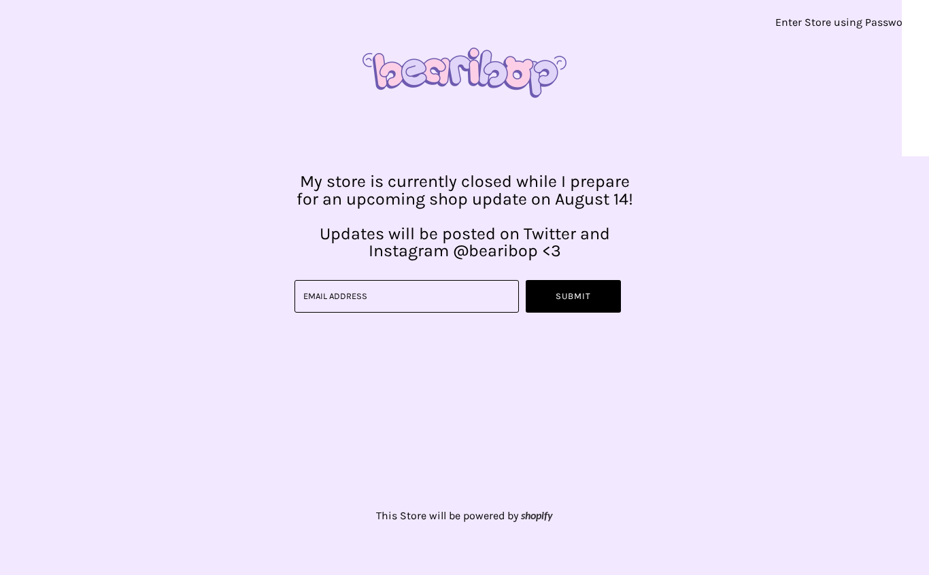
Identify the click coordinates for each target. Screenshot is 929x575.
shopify (537, 516)
